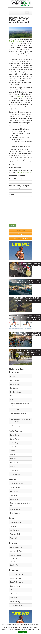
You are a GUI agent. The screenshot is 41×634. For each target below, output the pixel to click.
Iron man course (15, 555)
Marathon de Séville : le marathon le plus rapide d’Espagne (25, 334)
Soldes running (15, 602)
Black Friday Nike (16, 578)
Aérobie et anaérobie (17, 396)
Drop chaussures (15, 513)
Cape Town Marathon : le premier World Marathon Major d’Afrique (26, 281)
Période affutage (15, 426)
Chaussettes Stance (16, 483)
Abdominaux (14, 400)
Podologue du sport (16, 522)
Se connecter (20, 231)
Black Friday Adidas (16, 582)
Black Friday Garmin (17, 574)
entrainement (19, 96)
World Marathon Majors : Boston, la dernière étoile (26, 264)
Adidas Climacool (15, 487)
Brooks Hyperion (15, 509)
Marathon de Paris (16, 551)
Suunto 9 (13, 458)
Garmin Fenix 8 (15, 474)
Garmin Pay (14, 443)
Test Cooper (14, 388)
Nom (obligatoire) (15, 179)
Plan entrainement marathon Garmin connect (19, 405)
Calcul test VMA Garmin (18, 410)
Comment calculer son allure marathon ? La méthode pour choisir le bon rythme (27, 352)
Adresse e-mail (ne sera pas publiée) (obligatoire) (19, 187)
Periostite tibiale (15, 534)
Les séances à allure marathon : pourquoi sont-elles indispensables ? (25, 300)
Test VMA (13, 376)
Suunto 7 (13, 455)
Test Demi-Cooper (16, 392)
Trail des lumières (15, 41)
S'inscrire (20, 234)
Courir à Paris (14, 565)
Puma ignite (14, 495)
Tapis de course (15, 499)
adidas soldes (14, 594)
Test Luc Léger (15, 384)
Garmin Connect (15, 447)
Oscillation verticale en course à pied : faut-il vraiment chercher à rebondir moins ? (26, 317)
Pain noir (13, 526)
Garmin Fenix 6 (15, 435)
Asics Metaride (15, 491)
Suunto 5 (13, 451)
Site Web (12, 195)
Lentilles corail (14, 530)
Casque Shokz (15, 586)
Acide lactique (14, 538)
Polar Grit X (14, 466)
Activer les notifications (20, 238)
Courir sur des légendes (24, 172)
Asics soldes (14, 598)
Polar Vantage (14, 462)
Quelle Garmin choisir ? (18, 605)
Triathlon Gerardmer (17, 547)
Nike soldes (14, 590)
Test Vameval (14, 380)
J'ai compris (22, 632)
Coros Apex (14, 470)
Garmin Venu (14, 439)
